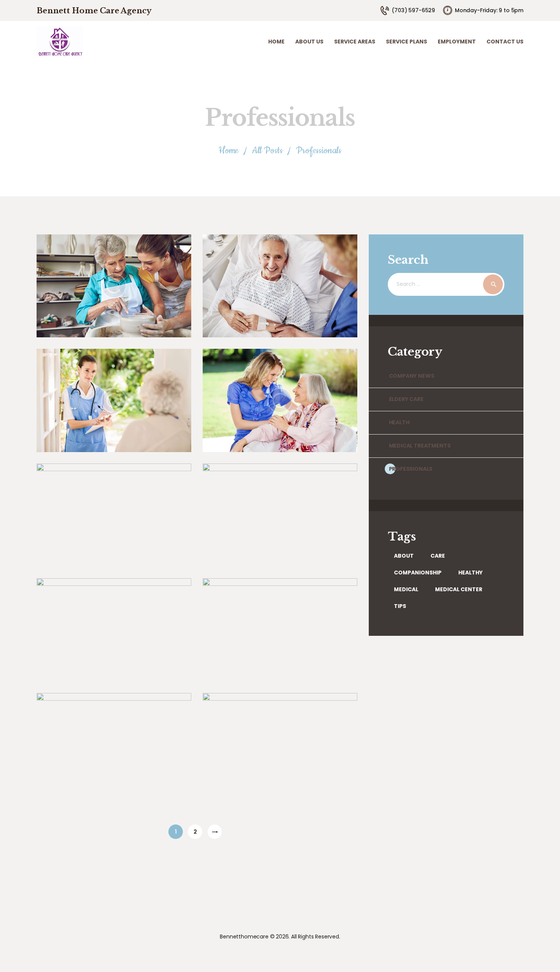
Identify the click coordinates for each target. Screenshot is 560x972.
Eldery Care (406, 399)
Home (228, 150)
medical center (458, 589)
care (437, 556)
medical (406, 589)
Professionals (410, 469)
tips (400, 606)
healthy (470, 572)
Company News (411, 376)
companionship (418, 572)
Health (399, 422)
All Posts (267, 150)
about (404, 556)
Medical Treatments (419, 445)
